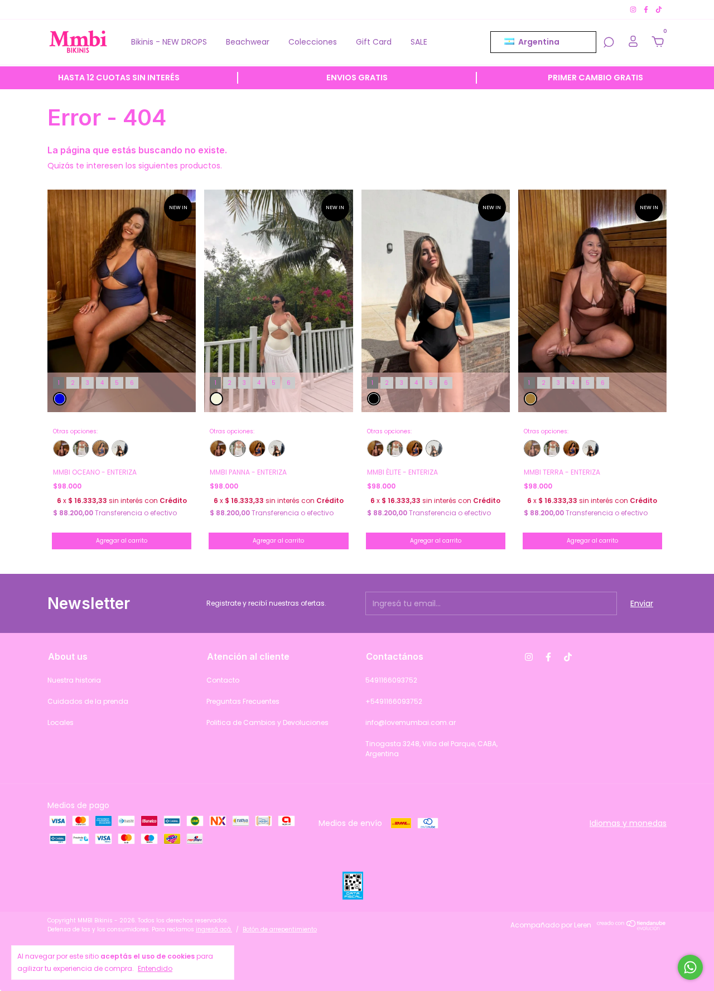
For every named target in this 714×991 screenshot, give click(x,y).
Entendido (155, 968)
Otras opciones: (75, 431)
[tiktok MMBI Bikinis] (658, 9)
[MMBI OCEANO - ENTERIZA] (100, 448)
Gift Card (374, 41)
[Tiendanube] (632, 927)
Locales (60, 722)
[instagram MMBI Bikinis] (634, 9)
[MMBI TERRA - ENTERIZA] (61, 448)
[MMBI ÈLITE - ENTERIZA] (120, 448)
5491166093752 (391, 680)
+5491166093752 (393, 701)
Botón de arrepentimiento (280, 929)
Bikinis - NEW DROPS (169, 41)
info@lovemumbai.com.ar (410, 722)
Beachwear (247, 41)
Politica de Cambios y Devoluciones (267, 722)
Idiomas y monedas (628, 823)
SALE (419, 41)
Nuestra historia (74, 680)
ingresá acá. (214, 929)
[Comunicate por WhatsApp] (690, 967)
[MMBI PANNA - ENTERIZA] (81, 448)
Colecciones (312, 41)
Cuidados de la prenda (87, 701)
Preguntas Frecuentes (242, 701)
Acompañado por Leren (550, 925)
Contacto (222, 680)
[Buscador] (608, 43)
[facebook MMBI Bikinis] (647, 9)
